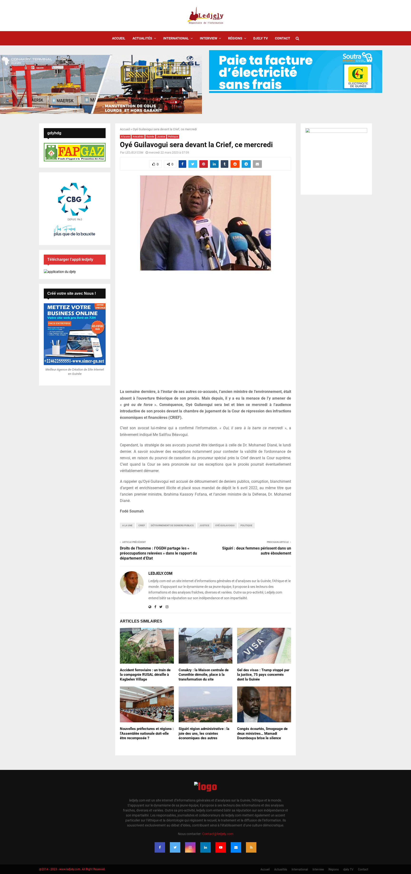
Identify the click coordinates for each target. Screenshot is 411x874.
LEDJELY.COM (134, 152)
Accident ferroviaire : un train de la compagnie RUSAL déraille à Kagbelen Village (145, 674)
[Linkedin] (205, 847)
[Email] (236, 847)
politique (246, 525)
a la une (127, 525)
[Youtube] (220, 847)
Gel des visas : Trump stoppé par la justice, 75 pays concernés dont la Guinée (263, 674)
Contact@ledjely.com (217, 834)
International (176, 38)
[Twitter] (175, 847)
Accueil (118, 38)
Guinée (150, 136)
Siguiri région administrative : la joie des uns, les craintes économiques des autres (204, 733)
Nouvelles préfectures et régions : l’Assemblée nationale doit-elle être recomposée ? (147, 733)
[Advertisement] (205, 332)
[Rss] (251, 847)
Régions (235, 38)
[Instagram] (190, 847)
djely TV (260, 38)
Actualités (142, 38)
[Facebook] (160, 847)
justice (204, 525)
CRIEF (141, 525)
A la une (125, 136)
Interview (208, 38)
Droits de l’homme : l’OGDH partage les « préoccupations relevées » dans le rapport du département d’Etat (158, 553)
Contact (282, 38)
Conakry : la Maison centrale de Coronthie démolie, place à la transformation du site (204, 674)
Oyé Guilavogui (225, 525)
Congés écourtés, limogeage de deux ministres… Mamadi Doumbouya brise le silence (262, 733)
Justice (161, 136)
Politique (173, 136)
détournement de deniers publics (172, 525)
